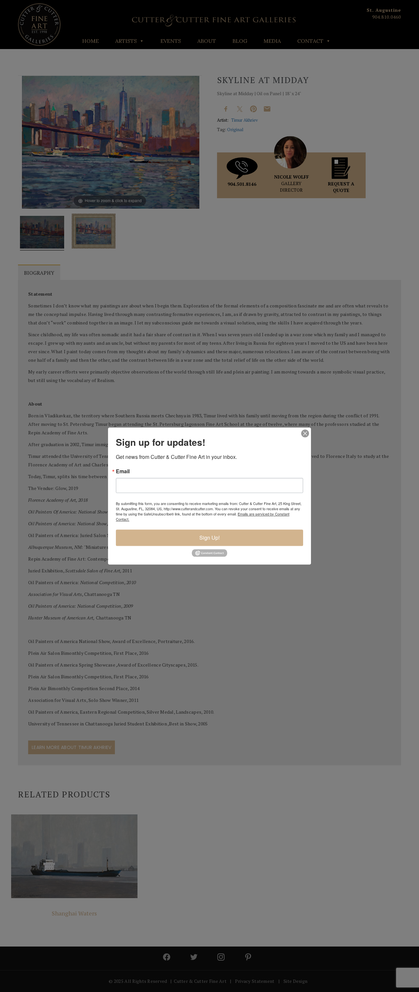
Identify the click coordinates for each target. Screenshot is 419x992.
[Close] (305, 433)
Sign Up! (209, 537)
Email (123, 471)
